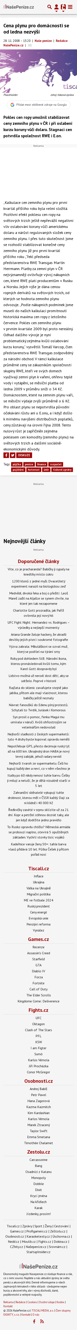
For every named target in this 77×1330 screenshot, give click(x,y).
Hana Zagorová (38, 1101)
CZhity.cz (16, 1246)
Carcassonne (38, 1159)
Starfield (38, 959)
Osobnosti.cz (38, 1081)
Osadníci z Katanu (38, 1172)
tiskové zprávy (62, 470)
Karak (38, 1208)
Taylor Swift (38, 1131)
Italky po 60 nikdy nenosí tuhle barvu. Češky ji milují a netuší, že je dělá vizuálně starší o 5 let (38, 780)
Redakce (20, 1302)
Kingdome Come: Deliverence (38, 1001)
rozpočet (56, 464)
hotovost (34, 470)
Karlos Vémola (38, 1060)
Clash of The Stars (38, 1030)
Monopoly (38, 1178)
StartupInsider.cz (38, 1252)
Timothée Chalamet (38, 1143)
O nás (36, 1314)
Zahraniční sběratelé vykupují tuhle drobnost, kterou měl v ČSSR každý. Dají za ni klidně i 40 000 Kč (38, 797)
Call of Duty (38, 989)
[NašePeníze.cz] (18, 7)
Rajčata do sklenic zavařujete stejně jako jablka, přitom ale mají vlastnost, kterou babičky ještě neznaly (38, 693)
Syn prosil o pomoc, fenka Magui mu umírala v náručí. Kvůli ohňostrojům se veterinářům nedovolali (38, 722)
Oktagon (38, 1024)
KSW (38, 1042)
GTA (38, 965)
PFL (38, 1036)
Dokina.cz (60, 1241)
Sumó (38, 1054)
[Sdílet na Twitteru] (12, 455)
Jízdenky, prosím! (39, 1214)
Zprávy (27, 1226)
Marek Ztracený (38, 1125)
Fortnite (38, 983)
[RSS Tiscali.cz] (42, 1321)
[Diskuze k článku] (30, 45)
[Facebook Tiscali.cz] (34, 1321)
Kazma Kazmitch (38, 1107)
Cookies (32, 1302)
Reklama (8, 1302)
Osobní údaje (47, 1302)
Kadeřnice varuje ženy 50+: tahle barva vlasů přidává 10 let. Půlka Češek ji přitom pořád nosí (38, 849)
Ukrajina (38, 882)
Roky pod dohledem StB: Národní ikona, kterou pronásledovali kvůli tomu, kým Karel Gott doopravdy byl (38, 663)
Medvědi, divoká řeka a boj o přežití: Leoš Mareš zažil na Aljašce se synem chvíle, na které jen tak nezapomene (39, 598)
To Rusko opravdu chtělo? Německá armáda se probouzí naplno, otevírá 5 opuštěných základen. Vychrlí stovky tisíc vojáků (38, 832)
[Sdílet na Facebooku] (6, 455)
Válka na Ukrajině (39, 888)
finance (41, 464)
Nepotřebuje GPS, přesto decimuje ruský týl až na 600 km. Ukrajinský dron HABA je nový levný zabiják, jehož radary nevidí (38, 751)
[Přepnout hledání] (49, 7)
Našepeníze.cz (36, 1246)
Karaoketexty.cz (38, 1236)
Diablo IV (38, 971)
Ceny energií (38, 912)
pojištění (18, 470)
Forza (38, 977)
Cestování (61, 1226)
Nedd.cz (13, 1241)
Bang (38, 1166)
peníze (29, 464)
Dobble (38, 1184)
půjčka (17, 464)
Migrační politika (38, 894)
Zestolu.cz (38, 1151)
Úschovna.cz (61, 1236)
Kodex (61, 1302)
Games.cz (38, 939)
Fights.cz (38, 1010)
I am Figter (38, 1048)
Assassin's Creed (38, 953)
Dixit (38, 1190)
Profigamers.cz (36, 1231)
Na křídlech (38, 1202)
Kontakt (8, 1306)
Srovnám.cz (57, 1246)
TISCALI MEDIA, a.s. (43, 1310)
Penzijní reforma (38, 924)
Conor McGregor (38, 1072)
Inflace (38, 876)
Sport (38, 1226)
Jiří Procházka (38, 1066)
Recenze (38, 947)
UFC (38, 1018)
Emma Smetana (38, 1137)
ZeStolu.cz (57, 1231)
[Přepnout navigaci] (56, 7)
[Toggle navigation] (70, 7)
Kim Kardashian (39, 1113)
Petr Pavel (38, 1095)
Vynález (38, 930)
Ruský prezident (38, 906)
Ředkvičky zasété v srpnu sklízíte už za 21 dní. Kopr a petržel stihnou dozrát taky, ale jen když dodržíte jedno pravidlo (38, 815)
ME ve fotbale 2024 (38, 900)
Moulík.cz (29, 1241)
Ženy (48, 1226)
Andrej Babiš (38, 1089)
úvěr (46, 470)
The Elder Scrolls (38, 995)
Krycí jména (38, 1196)
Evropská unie (38, 918)
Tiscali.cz (38, 868)
